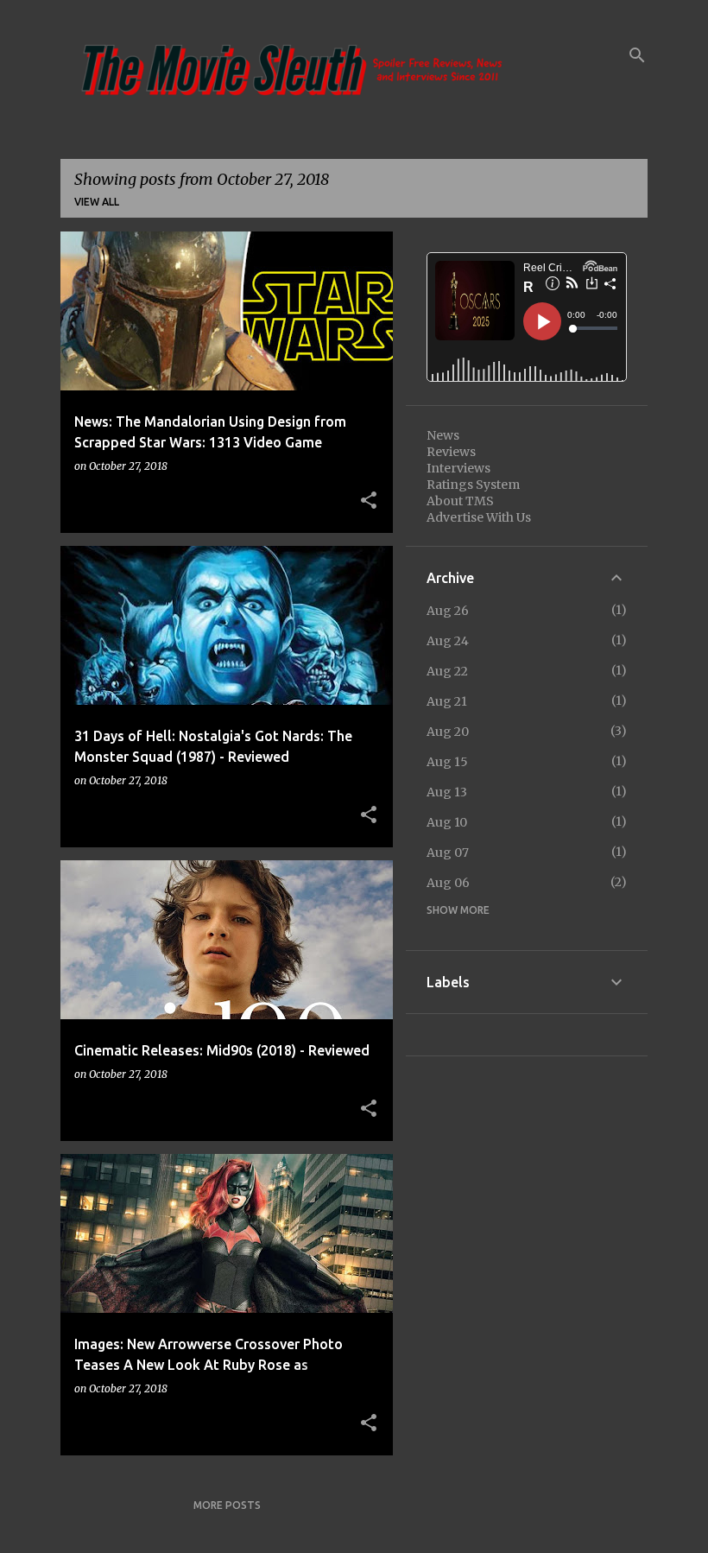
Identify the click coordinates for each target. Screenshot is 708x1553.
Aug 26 (448, 610)
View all (96, 201)
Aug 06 (448, 883)
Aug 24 (448, 641)
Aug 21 (447, 701)
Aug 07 (448, 852)
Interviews (458, 468)
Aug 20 (448, 731)
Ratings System (473, 484)
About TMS (460, 501)
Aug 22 (447, 671)
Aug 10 (447, 822)
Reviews (451, 452)
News (443, 435)
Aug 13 (447, 792)
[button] (368, 501)
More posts (227, 1505)
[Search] (637, 55)
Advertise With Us (479, 517)
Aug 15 (447, 762)
